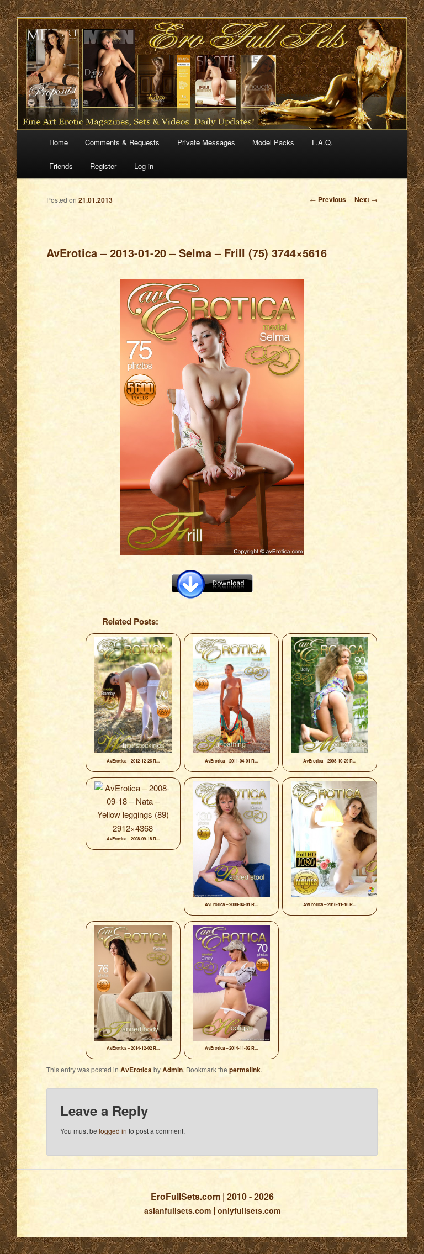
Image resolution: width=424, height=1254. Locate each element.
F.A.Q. (322, 142)
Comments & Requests (122, 142)
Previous (328, 199)
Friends (61, 166)
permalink (245, 1070)
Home (58, 142)
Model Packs (273, 142)
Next (366, 199)
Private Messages (206, 142)
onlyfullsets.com (249, 1210)
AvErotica (136, 1070)
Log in (143, 166)
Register (103, 166)
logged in (113, 1130)
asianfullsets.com (177, 1210)
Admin (172, 1070)
